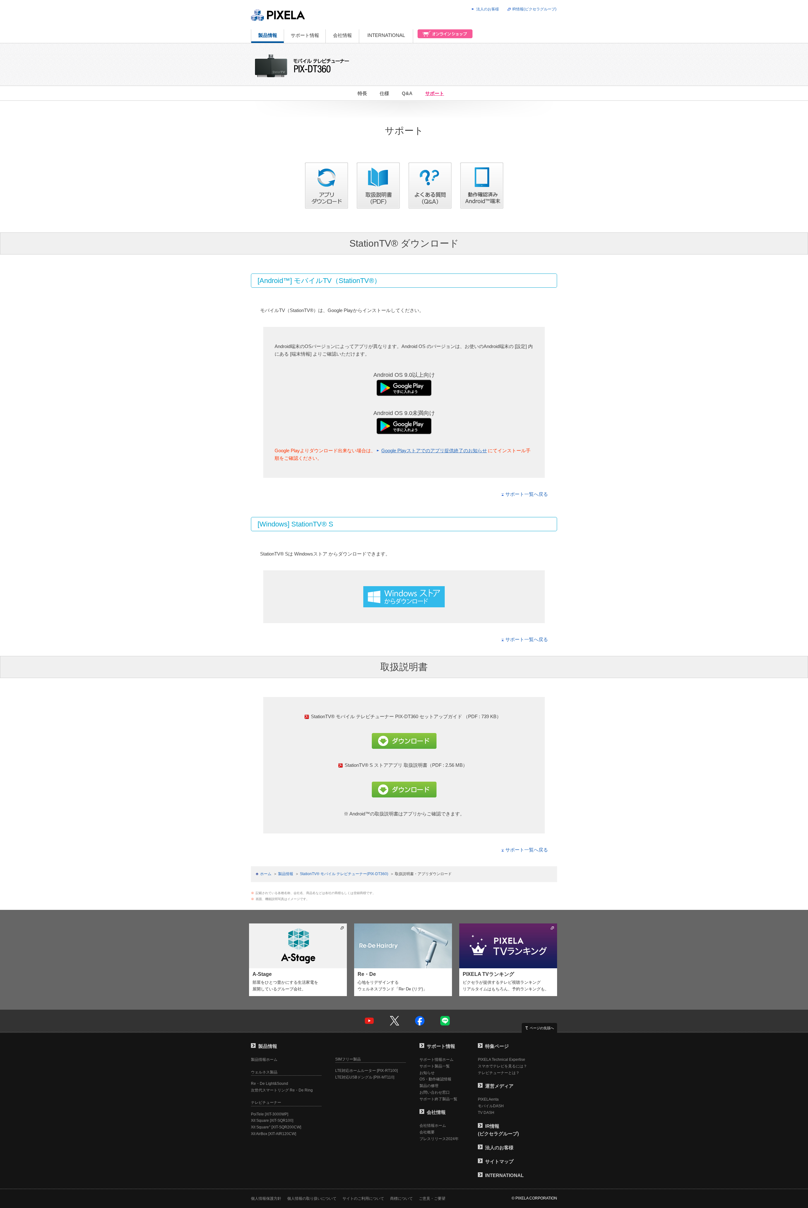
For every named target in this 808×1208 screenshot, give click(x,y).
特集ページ (497, 1046)
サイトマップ (499, 1161)
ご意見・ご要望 (432, 1198)
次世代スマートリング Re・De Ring (282, 1090)
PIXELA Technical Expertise (501, 1059)
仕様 (384, 93)
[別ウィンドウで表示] (482, 204)
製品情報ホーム (264, 1059)
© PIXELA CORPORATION (534, 1198)
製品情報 (267, 35)
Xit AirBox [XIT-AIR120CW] (273, 1134)
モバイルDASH (491, 1106)
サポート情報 (305, 35)
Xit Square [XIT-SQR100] (272, 1120)
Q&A (407, 93)
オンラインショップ (443, 36)
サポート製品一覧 (434, 1066)
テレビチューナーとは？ (499, 1073)
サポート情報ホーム (436, 1059)
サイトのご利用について (363, 1198)
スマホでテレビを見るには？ (502, 1066)
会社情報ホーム (432, 1125)
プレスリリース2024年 (439, 1139)
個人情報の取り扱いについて (311, 1198)
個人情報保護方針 (266, 1198)
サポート (434, 93)
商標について (401, 1198)
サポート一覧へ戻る (526, 494)
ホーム (265, 874)
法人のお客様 (487, 9)
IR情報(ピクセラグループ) (534, 9)
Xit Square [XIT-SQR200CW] (276, 1127)
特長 (362, 93)
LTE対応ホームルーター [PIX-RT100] (366, 1070)
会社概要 (427, 1132)
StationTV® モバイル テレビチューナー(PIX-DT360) (344, 874)
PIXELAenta (488, 1099)
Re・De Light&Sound (269, 1083)
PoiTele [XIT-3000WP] (269, 1114)
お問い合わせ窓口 (434, 1092)
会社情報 (342, 35)
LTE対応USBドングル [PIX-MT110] (364, 1077)
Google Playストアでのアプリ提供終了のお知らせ (434, 450)
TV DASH (486, 1112)
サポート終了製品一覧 (438, 1099)
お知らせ (427, 1073)
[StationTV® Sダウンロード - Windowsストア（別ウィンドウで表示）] (404, 603)
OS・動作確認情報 (435, 1079)
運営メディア (499, 1086)
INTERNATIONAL (386, 35)
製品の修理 (428, 1086)
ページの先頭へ (542, 1028)
